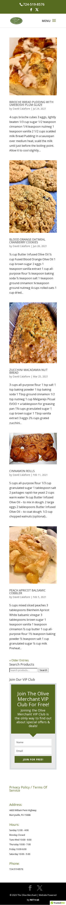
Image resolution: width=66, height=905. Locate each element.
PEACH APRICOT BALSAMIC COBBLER (27, 591)
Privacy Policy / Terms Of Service (25, 796)
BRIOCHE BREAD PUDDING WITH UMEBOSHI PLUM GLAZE (31, 103)
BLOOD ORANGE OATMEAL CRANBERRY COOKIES (27, 241)
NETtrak (34, 899)
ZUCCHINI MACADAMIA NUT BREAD (28, 371)
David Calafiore (21, 108)
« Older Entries (19, 660)
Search (43, 670)
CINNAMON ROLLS (22, 471)
